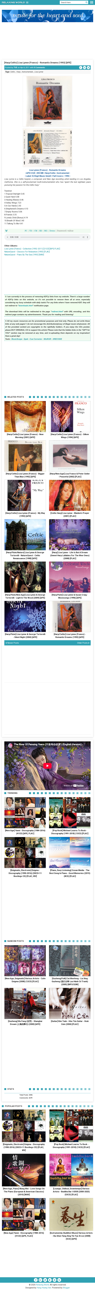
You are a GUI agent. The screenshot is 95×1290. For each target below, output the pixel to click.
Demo (52, 230)
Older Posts (82, 643)
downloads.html (26, 306)
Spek (26, 339)
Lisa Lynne (38, 72)
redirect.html (57, 311)
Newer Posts (13, 643)
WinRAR (47, 339)
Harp (18, 72)
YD (30, 230)
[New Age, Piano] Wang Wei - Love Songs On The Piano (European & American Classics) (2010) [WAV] (24, 1191)
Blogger (66, 1288)
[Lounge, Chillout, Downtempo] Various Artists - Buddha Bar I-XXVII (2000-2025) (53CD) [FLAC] (71, 1191)
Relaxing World (42, 1285)
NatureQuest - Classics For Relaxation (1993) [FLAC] (27, 252)
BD (40, 230)
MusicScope (17, 339)
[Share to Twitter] (88, 67)
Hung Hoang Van (44, 1288)
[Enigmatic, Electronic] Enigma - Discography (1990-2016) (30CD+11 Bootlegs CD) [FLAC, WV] (25, 873)
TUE (15, 67)
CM (35, 230)
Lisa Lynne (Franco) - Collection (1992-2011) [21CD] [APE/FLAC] (32, 249)
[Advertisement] (47, 40)
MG (45, 230)
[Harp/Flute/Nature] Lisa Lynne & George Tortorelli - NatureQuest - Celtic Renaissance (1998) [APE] (25, 555)
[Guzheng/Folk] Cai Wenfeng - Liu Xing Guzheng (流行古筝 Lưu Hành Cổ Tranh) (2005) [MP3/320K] (70, 981)
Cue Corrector (36, 339)
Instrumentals (27, 72)
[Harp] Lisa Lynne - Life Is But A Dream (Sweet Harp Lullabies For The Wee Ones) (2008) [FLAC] (69, 555)
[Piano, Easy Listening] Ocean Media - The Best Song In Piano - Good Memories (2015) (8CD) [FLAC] (69, 873)
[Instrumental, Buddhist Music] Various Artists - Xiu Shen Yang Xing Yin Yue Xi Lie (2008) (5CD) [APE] (71, 1236)
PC (26, 230)
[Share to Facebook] (80, 67)
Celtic (12, 72)
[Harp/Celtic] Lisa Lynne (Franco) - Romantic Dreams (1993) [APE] (37, 62)
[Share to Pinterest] (84, 67)
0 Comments (39, 67)
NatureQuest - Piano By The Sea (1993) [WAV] (24, 254)
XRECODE (57, 339)
